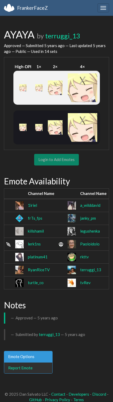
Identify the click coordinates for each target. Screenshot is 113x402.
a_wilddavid (90, 205)
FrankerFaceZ (32, 8)
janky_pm (88, 218)
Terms (78, 399)
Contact (58, 394)
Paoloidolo (90, 244)
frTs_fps (35, 218)
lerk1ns (34, 244)
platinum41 (38, 256)
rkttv (84, 256)
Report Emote (20, 367)
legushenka (90, 231)
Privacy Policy (57, 399)
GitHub (35, 399)
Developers (79, 394)
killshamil (36, 231)
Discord (99, 394)
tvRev (85, 282)
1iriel (32, 205)
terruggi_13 (62, 36)
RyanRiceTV (39, 269)
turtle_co (36, 282)
